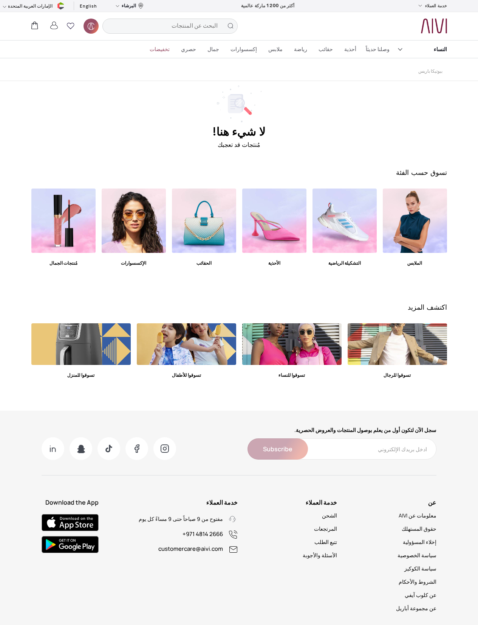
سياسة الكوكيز (420, 568)
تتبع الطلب (325, 542)
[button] (70, 26)
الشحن (329, 515)
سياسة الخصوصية (417, 555)
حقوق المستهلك (419, 528)
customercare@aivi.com (190, 549)
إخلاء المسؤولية (419, 542)
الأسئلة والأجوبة (320, 555)
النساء (440, 49)
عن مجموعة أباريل (416, 608)
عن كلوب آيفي (420, 595)
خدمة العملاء (436, 5)
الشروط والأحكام (417, 581)
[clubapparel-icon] (91, 26)
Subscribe (277, 449)
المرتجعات (325, 528)
